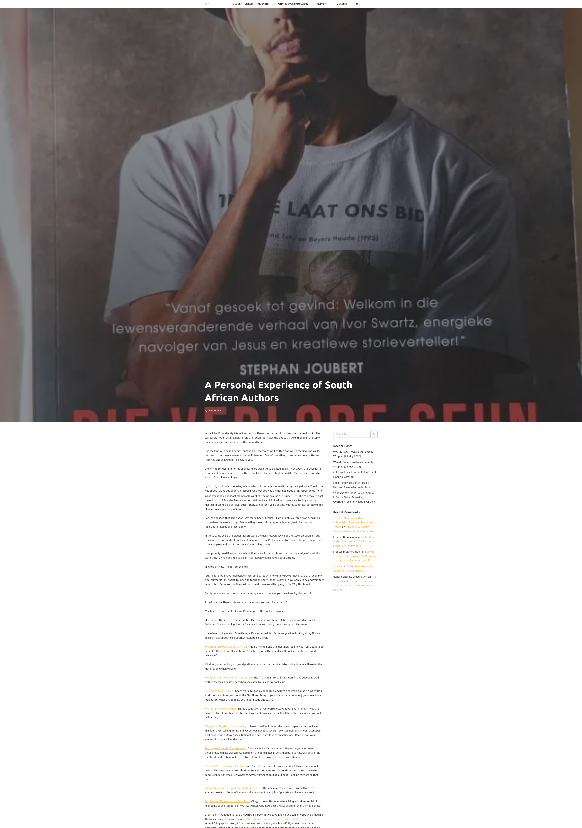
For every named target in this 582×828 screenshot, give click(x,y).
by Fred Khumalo (225, 748)
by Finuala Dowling (225, 726)
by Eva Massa (227, 801)
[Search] (374, 434)
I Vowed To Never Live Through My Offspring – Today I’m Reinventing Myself (354, 556)
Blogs (237, 4)
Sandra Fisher (214, 410)
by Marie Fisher (219, 690)
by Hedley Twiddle (221, 708)
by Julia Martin (226, 646)
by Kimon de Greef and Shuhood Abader (233, 787)
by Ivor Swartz (273, 818)
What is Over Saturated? (293, 4)
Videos (249, 4)
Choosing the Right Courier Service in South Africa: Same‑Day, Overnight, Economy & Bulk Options (354, 497)
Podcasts (263, 4)
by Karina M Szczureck (229, 677)
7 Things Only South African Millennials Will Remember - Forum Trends (354, 522)
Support (322, 4)
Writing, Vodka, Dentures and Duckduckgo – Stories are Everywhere (354, 541)
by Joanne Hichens (224, 765)
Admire (337, 566)
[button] (348, 4)
